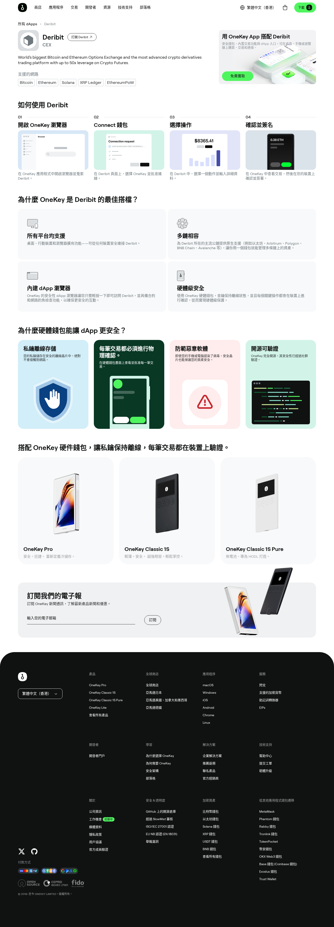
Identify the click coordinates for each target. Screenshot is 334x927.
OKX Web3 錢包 (270, 856)
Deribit (50, 24)
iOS (205, 700)
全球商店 (152, 685)
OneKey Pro (97, 685)
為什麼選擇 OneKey (160, 756)
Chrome (208, 715)
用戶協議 (95, 842)
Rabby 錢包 (267, 826)
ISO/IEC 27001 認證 (160, 826)
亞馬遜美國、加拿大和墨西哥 (166, 700)
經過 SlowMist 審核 (159, 819)
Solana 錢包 (211, 826)
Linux (206, 722)
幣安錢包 (265, 849)
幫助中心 (265, 756)
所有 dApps (27, 24)
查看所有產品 (98, 715)
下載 (301, 7)
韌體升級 (265, 771)
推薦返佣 (209, 763)
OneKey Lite (98, 707)
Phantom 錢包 (269, 819)
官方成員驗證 (98, 849)
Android (208, 707)
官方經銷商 (211, 778)
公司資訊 (95, 811)
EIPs (262, 707)
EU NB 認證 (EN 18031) (161, 834)
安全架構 (152, 771)
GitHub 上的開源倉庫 (161, 811)
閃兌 (262, 685)
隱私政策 (95, 834)
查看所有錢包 (212, 856)
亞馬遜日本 (154, 692)
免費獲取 (237, 76)
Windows (209, 692)
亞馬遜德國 (154, 707)
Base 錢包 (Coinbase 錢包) (278, 864)
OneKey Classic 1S (102, 692)
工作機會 (95, 819)
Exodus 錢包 (268, 871)
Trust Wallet (267, 879)
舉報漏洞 (152, 841)
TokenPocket (268, 841)
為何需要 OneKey (158, 763)
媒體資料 (95, 827)
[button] (56, 7)
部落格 (150, 778)
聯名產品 (209, 771)
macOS (208, 685)
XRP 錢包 (209, 834)
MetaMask (266, 811)
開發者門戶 (97, 756)
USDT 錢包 (210, 841)
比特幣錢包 (211, 811)
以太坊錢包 (211, 819)
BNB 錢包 (209, 849)
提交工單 (265, 763)
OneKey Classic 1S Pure (106, 700)
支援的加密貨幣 (270, 692)
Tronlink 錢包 (268, 834)
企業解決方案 (212, 756)
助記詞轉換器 (268, 700)
